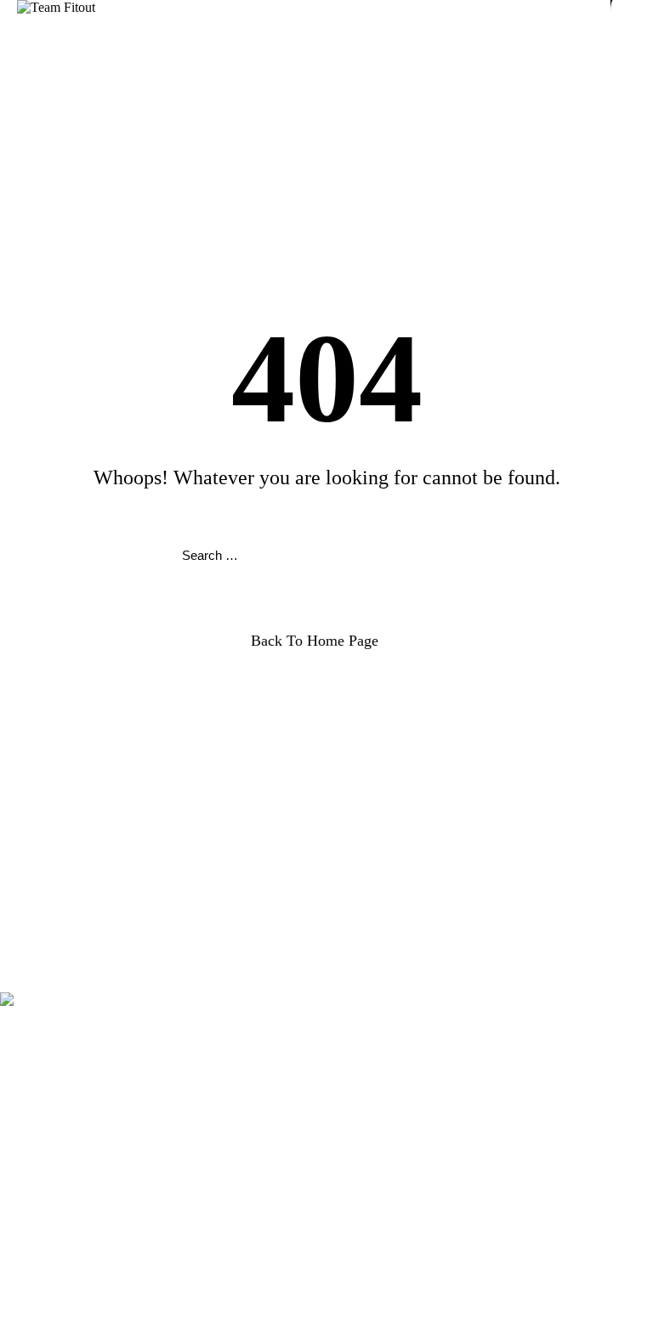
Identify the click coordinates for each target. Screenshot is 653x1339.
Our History (66, 1059)
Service (54, 932)
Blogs (49, 1044)
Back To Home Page (314, 640)
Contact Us (64, 1074)
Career (52, 948)
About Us (60, 963)
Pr (40, 1028)
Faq (44, 917)
